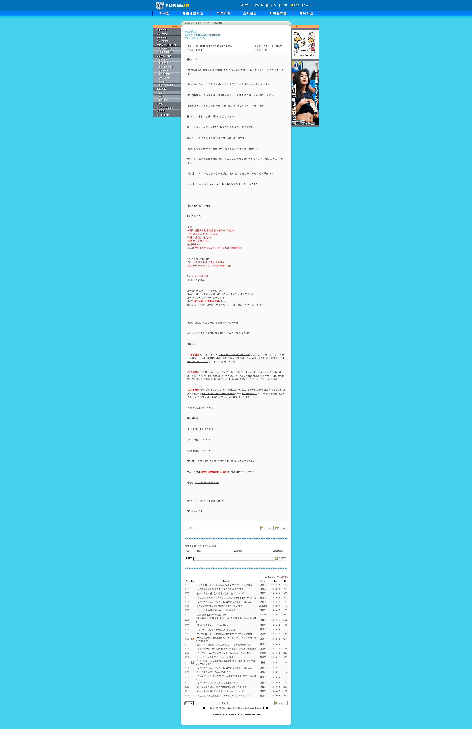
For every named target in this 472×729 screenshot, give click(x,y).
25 (260, 707)
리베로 (263, 657)
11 (226, 707)
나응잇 (263, 639)
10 (224, 707)
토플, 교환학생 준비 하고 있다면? (211, 614)
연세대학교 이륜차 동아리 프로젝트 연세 (215, 657)
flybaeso (263, 653)
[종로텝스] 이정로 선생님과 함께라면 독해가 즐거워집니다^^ (223, 695)
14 (234, 707)
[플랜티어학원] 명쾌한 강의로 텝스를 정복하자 (217, 683)
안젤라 (263, 584)
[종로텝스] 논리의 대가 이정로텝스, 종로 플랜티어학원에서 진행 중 (226, 597)
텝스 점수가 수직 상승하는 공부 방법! (213, 672)
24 (258, 707)
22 (253, 707)
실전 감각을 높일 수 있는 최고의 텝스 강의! (216, 610)
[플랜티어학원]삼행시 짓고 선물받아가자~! (216, 625)
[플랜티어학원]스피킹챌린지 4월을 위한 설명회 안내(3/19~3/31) (224, 602)
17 (241, 707)
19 (246, 707)
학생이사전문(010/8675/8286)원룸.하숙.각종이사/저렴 (219, 606)
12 (229, 707)
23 (255, 707)
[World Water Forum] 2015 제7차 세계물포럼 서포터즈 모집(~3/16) (223, 653)
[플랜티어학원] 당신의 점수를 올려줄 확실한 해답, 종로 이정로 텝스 (226, 648)
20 (248, 707)
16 (239, 707)
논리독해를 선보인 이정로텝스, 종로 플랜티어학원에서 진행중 (224, 585)
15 (236, 707)
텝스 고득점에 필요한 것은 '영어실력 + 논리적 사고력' (220, 593)
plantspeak (262, 614)
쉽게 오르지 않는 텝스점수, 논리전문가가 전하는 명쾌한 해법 (224, 644)
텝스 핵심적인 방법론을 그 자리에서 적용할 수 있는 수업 (222, 687)
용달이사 (263, 606)
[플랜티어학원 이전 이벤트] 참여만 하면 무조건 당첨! (220, 589)
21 (251, 707)
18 (243, 707)
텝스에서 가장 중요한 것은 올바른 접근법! (216, 629)
